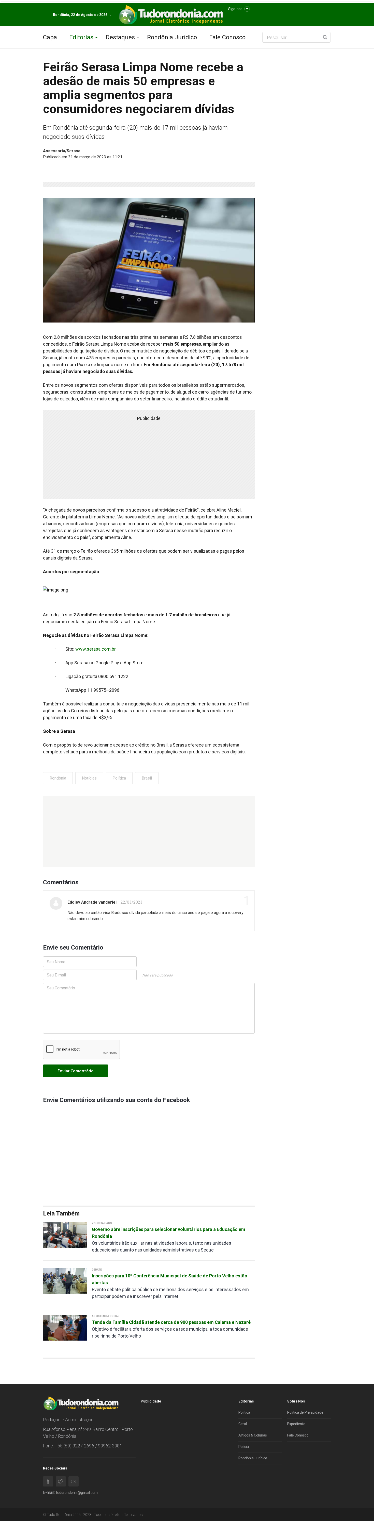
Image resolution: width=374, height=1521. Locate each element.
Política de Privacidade (305, 1412)
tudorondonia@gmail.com (77, 1493)
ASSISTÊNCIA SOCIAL (105, 1316)
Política (119, 778)
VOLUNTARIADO (102, 1223)
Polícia (243, 1447)
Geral (242, 1424)
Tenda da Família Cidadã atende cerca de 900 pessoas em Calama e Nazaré (171, 1322)
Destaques (120, 37)
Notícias (89, 778)
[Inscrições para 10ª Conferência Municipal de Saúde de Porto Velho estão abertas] (65, 1280)
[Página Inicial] (170, 14)
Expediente (296, 1424)
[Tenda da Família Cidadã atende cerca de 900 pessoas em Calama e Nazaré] (65, 1327)
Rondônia (58, 778)
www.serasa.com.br (95, 649)
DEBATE (97, 1269)
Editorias (81, 37)
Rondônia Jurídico (172, 37)
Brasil (147, 778)
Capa (50, 37)
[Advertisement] (149, 831)
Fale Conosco (227, 37)
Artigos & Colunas (252, 1435)
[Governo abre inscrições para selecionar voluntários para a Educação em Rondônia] (65, 1234)
